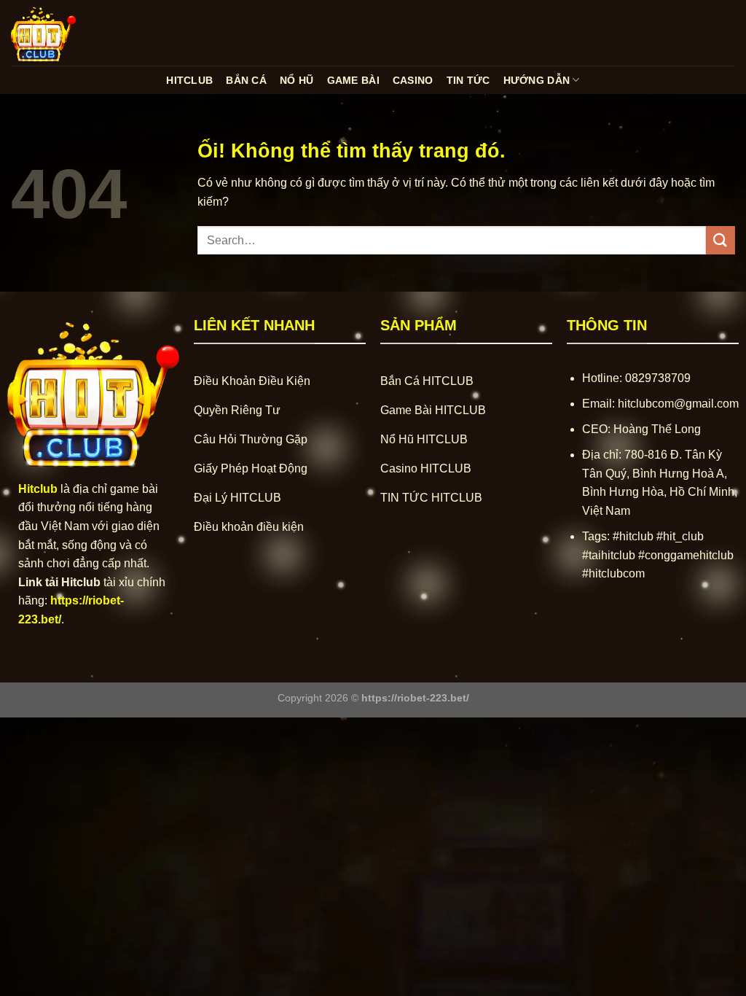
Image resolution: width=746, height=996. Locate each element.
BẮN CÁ (246, 80)
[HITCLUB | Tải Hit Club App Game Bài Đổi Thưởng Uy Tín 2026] (84, 33)
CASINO (413, 80)
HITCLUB (189, 80)
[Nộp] (720, 240)
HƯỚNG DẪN (536, 80)
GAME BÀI (353, 80)
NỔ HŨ (296, 80)
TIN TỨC (468, 80)
